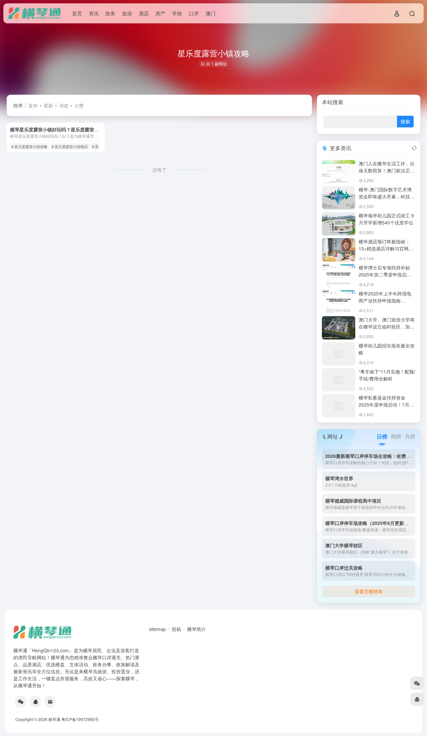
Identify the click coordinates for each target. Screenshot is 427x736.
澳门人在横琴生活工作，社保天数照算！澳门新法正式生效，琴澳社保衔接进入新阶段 (387, 174)
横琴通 (54, 719)
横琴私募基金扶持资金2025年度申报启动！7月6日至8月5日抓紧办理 (385, 404)
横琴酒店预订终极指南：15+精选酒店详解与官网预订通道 (386, 248)
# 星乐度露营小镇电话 (70, 146)
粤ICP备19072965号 (80, 719)
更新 (48, 105)
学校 (177, 13)
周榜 (396, 436)
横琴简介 (196, 629)
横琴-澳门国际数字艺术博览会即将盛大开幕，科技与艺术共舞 (387, 196)
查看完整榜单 (369, 591)
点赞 (79, 105)
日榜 (382, 436)
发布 (33, 105)
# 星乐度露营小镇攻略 (29, 146)
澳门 (210, 13)
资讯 (94, 13)
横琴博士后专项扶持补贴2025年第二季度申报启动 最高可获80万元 (385, 274)
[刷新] (414, 148)
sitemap (157, 629)
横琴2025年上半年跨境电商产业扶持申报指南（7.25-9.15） (385, 300)
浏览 (63, 105)
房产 (160, 13)
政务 (110, 13)
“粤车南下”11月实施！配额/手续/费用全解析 (387, 375)
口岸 (194, 13)
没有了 (159, 169)
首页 (77, 13)
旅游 (127, 13)
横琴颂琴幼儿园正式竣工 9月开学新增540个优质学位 (386, 219)
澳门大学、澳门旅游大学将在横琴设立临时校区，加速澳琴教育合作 (387, 326)
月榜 (410, 436)
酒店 (144, 13)
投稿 (176, 629)
